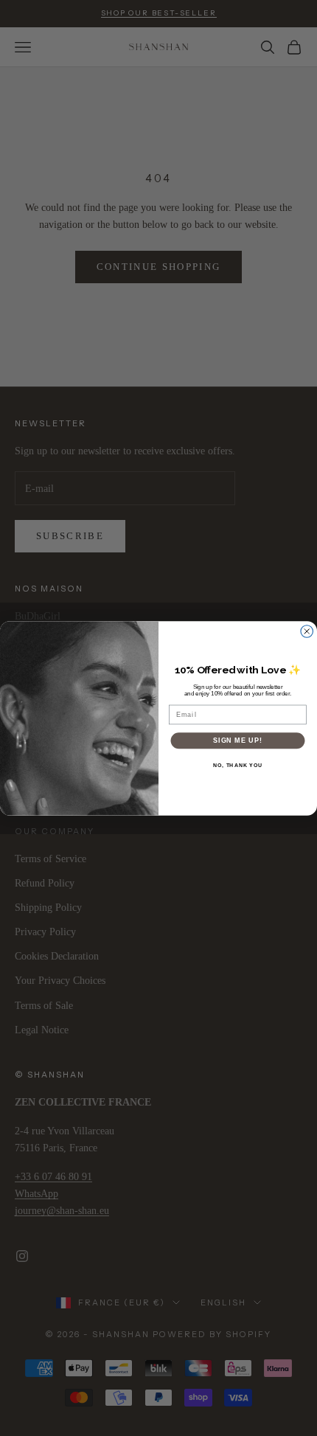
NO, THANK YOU (237, 765)
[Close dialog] (307, 631)
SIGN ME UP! (237, 740)
